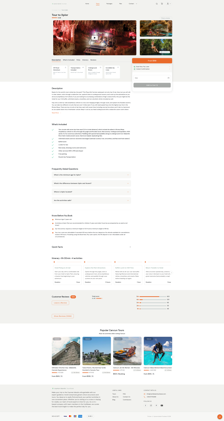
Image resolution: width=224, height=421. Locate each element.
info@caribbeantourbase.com (156, 394)
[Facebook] (145, 405)
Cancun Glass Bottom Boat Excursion (158, 368)
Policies (149, 416)
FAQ (124, 394)
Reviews (93, 60)
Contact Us (126, 397)
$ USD (90, 416)
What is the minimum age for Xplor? (67, 175)
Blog (113, 400)
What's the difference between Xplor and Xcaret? (72, 183)
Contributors (127, 400)
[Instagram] (151, 405)
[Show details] (169, 66)
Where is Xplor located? (63, 192)
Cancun (57, 339)
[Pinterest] (156, 405)
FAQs (78, 60)
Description (56, 60)
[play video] (95, 38)
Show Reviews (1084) (63, 316)
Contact (131, 4)
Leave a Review (60, 303)
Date (136, 78)
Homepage (54, 10)
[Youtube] (162, 405)
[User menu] (169, 3)
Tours (59, 10)
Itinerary (85, 60)
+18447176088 (151, 397)
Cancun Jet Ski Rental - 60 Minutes (126, 368)
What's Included (68, 60)
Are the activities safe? (62, 200)
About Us (115, 397)
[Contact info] (136, 3)
